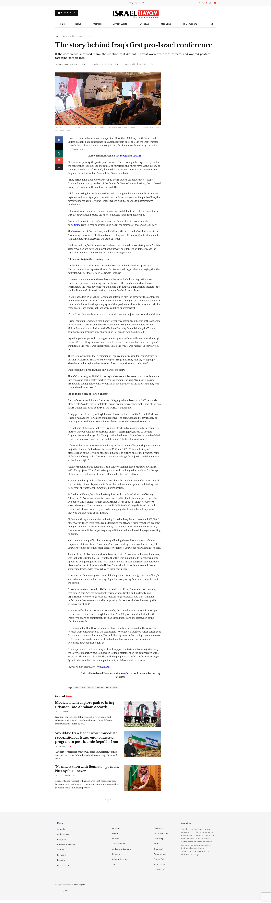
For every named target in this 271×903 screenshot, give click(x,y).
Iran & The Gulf (161, 833)
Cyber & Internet (120, 859)
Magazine (166, 24)
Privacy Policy (160, 859)
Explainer (61, 860)
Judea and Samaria (121, 849)
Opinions (97, 24)
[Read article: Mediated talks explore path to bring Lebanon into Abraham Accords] (142, 714)
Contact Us (159, 869)
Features (116, 828)
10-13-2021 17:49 (112, 64)
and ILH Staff (80, 64)
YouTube (75, 225)
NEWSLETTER (68, 13)
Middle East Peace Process (81, 36)
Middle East (111, 688)
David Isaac (63, 64)
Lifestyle (116, 854)
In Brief (115, 838)
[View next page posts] (111, 800)
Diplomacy (159, 828)
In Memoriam (190, 24)
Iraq (83, 688)
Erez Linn (61, 746)
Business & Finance (66, 844)
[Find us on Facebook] (199, 3)
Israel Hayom (79, 885)
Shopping (158, 849)
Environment (63, 865)
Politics (157, 844)
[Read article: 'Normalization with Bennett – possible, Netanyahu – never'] (142, 778)
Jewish (100, 688)
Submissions (159, 864)
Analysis (61, 829)
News (78, 24)
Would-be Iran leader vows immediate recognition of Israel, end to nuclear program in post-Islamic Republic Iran (86, 737)
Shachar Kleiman (64, 775)
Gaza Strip (159, 838)
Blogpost (61, 839)
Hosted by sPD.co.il (63, 891)
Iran (76, 688)
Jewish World (118, 844)
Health (115, 833)
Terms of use (160, 854)
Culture (60, 849)
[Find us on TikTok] (210, 3)
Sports (115, 864)
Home (62, 24)
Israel (90, 688)
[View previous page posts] (105, 800)
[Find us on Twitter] (203, 3)
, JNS (71, 64)
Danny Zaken (62, 711)
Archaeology (63, 834)
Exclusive (61, 855)
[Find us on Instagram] (206, 3)
